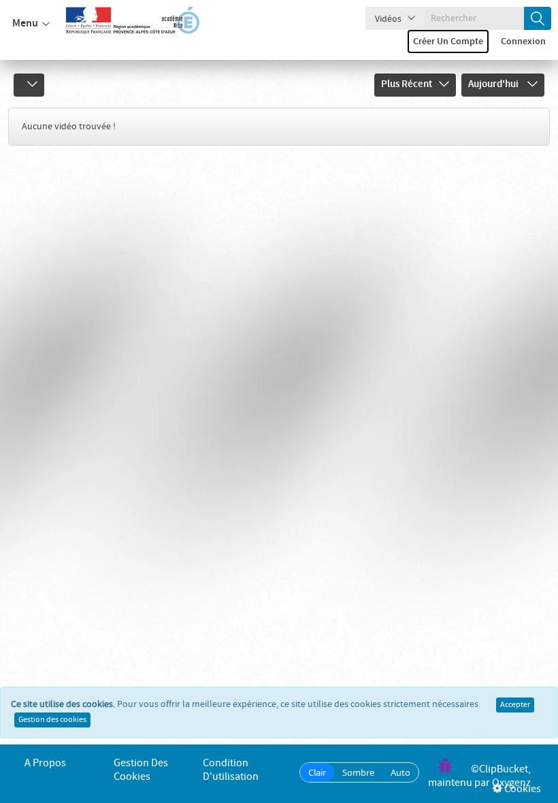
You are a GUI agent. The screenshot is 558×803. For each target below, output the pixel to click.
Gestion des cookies (52, 720)
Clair (317, 772)
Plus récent (406, 84)
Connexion (523, 41)
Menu (25, 23)
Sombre (358, 772)
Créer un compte (448, 41)
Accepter (515, 705)
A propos (45, 763)
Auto (400, 772)
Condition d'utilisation (231, 770)
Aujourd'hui (494, 84)
